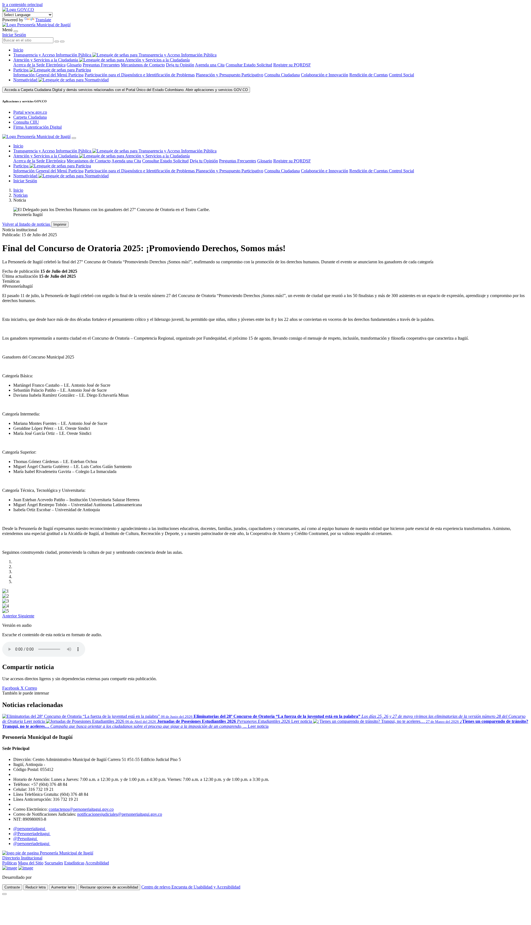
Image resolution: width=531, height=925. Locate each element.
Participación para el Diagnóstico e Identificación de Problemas (140, 74)
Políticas (9, 863)
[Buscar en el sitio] (62, 41)
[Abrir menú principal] (16, 31)
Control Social (401, 74)
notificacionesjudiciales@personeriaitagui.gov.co (119, 814)
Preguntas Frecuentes (101, 65)
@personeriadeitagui (31, 843)
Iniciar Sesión (14, 34)
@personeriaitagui (29, 828)
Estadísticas (74, 863)
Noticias (20, 195)
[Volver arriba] (4, 894)
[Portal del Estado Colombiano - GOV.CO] (18, 9)
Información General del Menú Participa (48, 74)
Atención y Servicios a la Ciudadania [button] (45, 60)
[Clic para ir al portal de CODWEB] (45, 877)
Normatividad (25, 79)
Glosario (74, 65)
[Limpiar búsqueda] (56, 41)
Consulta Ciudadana (282, 74)
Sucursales (54, 863)
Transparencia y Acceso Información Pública (52, 55)
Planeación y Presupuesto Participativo (229, 74)
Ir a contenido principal (22, 4)
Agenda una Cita (210, 65)
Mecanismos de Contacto (143, 65)
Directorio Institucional (22, 858)
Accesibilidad (97, 863)
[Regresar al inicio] (36, 24)
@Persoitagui (25, 838)
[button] (10, 616)
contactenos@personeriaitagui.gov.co (81, 809)
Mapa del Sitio (30, 863)
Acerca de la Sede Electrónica (39, 65)
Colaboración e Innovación (324, 74)
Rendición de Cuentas (368, 74)
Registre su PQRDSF (292, 65)
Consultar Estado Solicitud (249, 65)
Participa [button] (20, 69)
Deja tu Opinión (180, 65)
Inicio (18, 50)
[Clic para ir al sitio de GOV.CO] (25, 868)
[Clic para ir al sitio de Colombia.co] (9, 868)
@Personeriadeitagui (32, 833)
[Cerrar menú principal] (74, 138)
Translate (43, 19)
